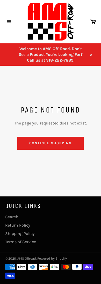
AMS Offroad (26, 258)
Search (11, 216)
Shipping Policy (19, 233)
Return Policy (17, 225)
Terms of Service (20, 241)
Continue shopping (50, 143)
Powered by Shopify (52, 258)
